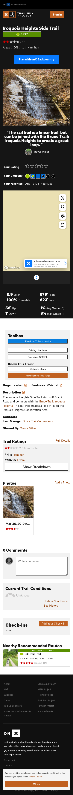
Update (56, 601)
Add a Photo (62, 482)
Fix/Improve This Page (38, 375)
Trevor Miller (41, 151)
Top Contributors (13, 705)
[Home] (20, 14)
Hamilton (33, 47)
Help (6, 689)
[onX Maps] (12, 736)
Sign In (57, 14)
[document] (36, 779)
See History (51, 605)
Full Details (63, 440)
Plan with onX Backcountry (36, 59)
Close (36, 784)
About (7, 683)
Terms (44, 790)
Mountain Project (47, 683)
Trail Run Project (46, 700)
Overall (21, 460)
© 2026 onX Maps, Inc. (26, 790)
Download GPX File (38, 356)
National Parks (45, 711)
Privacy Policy (35, 777)
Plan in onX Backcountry (38, 341)
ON (16, 47)
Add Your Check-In (54, 623)
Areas (6, 47)
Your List (46, 183)
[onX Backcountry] (14, 5)
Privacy (54, 790)
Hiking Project (45, 694)
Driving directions (38, 350)
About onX (9, 760)
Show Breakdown (36, 467)
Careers (8, 765)
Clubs (7, 700)
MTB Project (44, 689)
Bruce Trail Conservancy (38, 421)
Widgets (8, 694)
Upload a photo (38, 368)
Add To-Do (32, 183)
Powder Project (46, 705)
